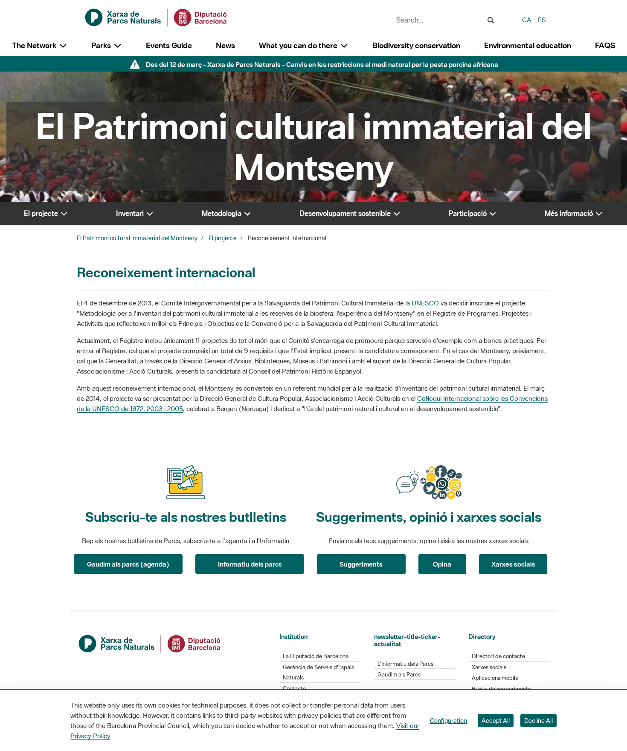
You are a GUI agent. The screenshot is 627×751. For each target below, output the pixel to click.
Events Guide (169, 45)
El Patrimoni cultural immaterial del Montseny (137, 238)
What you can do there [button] (299, 45)
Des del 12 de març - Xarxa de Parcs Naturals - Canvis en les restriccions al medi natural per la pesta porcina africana (322, 64)
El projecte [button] (42, 213)
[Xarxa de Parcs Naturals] (156, 16)
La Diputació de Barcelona (315, 656)
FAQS (605, 45)
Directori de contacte (498, 656)
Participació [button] (468, 213)
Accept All (496, 720)
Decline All (538, 720)
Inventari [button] (130, 213)
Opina (442, 564)
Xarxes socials (513, 564)
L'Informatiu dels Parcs (405, 664)
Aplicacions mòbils (495, 678)
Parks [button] (102, 45)
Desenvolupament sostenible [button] (345, 213)
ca (526, 19)
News (225, 45)
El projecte (223, 238)
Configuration (448, 720)
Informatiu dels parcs (250, 564)
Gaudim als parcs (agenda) (128, 564)
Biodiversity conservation (416, 45)
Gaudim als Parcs (399, 674)
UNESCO (425, 303)
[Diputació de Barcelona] (150, 643)
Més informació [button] (570, 213)
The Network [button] (35, 45)
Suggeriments (361, 564)
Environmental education (527, 45)
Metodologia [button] (222, 213)
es (542, 19)
